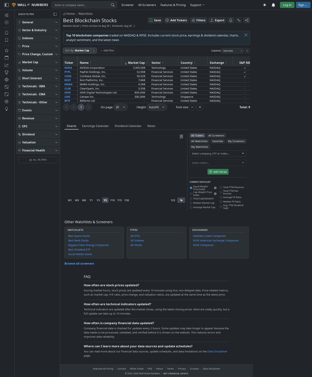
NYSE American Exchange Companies (216, 240)
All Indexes (137, 240)
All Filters (40, 159)
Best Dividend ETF (79, 249)
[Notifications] (230, 20)
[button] (197, 5)
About (159, 368)
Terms (170, 368)
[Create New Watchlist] (6, 22)
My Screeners (236, 141)
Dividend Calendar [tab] (128, 126)
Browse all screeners (79, 263)
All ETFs (135, 236)
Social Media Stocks (80, 254)
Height (141, 107)
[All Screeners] (6, 50)
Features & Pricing (103, 368)
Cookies (194, 368)
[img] (215, 188)
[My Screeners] (6, 32)
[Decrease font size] (192, 107)
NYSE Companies (203, 245)
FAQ (150, 368)
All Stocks (136, 245)
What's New (137, 368)
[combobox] (84, 4)
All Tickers (197, 135)
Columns (216, 50)
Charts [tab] (71, 126)
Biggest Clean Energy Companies (88, 245)
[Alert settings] (239, 20)
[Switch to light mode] (264, 5)
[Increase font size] (200, 107)
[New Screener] (6, 15)
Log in (287, 5)
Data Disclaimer (217, 351)
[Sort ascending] (94, 50)
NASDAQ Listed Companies (209, 236)
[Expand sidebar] (6, 5)
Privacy (182, 368)
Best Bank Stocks (78, 240)
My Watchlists (199, 147)
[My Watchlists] (6, 40)
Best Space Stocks (79, 236)
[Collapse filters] (55, 14)
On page (107, 107)
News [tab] (151, 126)
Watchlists (86, 14)
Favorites (217, 141)
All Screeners (216, 135)
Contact (121, 368)
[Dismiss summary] (246, 35)
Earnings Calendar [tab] (95, 126)
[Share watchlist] (247, 20)
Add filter (108, 50)
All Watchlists (199, 141)
